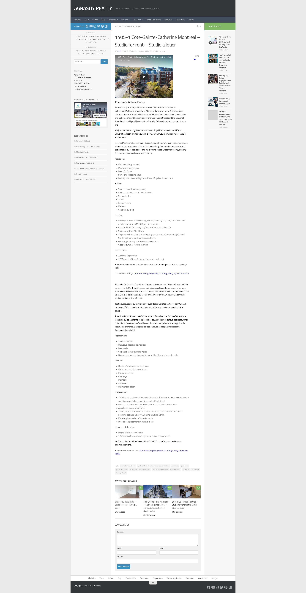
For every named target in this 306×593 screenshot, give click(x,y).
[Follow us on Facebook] (87, 26)
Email (162, 548)
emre (119, 51)
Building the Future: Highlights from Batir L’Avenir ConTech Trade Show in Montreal (225, 83)
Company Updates (83, 141)
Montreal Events (82, 152)
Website (120, 557)
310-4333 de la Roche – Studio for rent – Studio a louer (126, 505)
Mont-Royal (133, 469)
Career (95, 20)
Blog (102, 20)
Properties (137, 20)
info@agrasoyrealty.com (83, 89)
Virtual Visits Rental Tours (128, 26)
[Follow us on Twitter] (98, 26)
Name (120, 548)
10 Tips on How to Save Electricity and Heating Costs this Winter (225, 42)
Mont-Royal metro (144, 469)
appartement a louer (122, 469)
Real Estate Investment (85, 163)
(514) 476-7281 (80, 86)
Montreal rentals (175, 469)
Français (191, 20)
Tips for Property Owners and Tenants (90, 168)
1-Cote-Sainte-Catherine (128, 466)
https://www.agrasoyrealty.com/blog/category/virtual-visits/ (161, 273)
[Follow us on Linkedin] (106, 26)
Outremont (186, 469)
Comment (120, 532)
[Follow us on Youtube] (90, 26)
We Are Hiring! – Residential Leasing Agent (225, 101)
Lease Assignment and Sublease (88, 146)
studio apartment (121, 473)
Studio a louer (195, 469)
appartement (184, 466)
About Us (77, 20)
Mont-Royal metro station (160, 469)
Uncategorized (81, 174)
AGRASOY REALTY (93, 8)
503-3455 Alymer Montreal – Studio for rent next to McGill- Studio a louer (185, 505)
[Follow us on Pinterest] (102, 26)
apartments (174, 466)
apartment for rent (143, 466)
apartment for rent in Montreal (160, 466)
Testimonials (113, 20)
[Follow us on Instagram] (94, 26)
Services (124, 20)
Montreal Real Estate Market (87, 157)
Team (87, 20)
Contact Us (180, 20)
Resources (168, 20)
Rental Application (153, 20)
